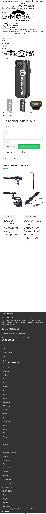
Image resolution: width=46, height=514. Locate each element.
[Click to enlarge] (7, 95)
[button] (31, 217)
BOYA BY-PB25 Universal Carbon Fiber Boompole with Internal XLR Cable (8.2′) (33, 229)
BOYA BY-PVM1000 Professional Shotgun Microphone (10, 227)
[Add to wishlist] (18, 212)
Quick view (12, 212)
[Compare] (6, 212)
